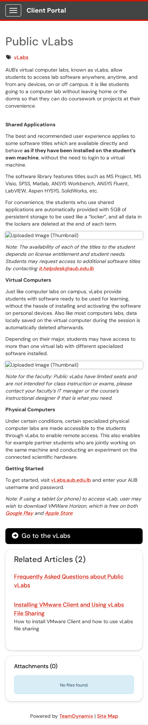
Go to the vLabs (45, 535)
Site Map (107, 716)
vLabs (21, 57)
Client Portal (46, 10)
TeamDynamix (76, 716)
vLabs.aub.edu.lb (71, 480)
